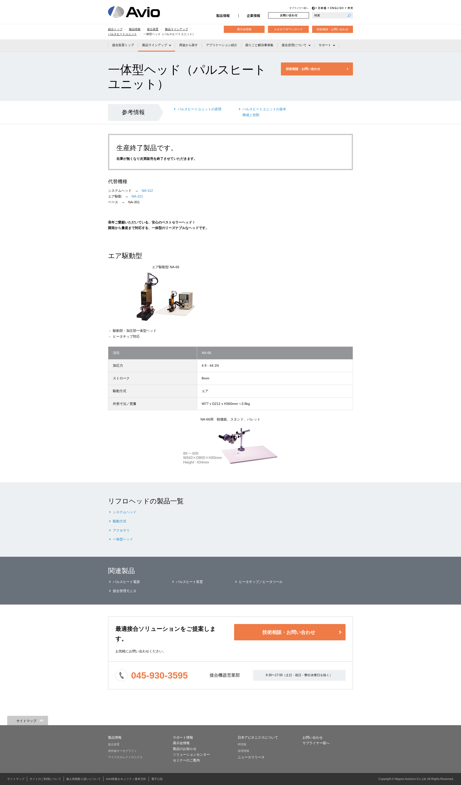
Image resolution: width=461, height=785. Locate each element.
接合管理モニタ (124, 591)
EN (336, 8)
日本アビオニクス (139, 12)
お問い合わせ (288, 15)
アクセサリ (121, 530)
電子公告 (157, 779)
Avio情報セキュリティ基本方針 (126, 779)
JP (320, 8)
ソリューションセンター (191, 754)
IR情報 (242, 744)
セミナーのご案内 (186, 760)
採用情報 (243, 751)
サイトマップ (15, 779)
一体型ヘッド (123, 539)
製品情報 (223, 15)
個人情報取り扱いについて (83, 779)
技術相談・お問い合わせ (332, 29)
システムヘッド (124, 512)
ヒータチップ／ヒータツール (261, 582)
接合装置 (114, 744)
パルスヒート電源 (126, 582)
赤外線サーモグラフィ (122, 751)
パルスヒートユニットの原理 (199, 109)
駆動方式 (119, 521)
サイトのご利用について (45, 779)
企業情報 (253, 15)
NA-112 (147, 190)
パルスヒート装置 (189, 582)
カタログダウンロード (288, 29)
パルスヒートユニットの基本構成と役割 (264, 112)
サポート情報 (183, 737)
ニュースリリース (251, 757)
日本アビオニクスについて (258, 737)
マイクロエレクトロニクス (125, 757)
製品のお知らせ (184, 749)
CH (349, 8)
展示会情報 (244, 29)
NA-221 (137, 196)
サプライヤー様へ (299, 8)
